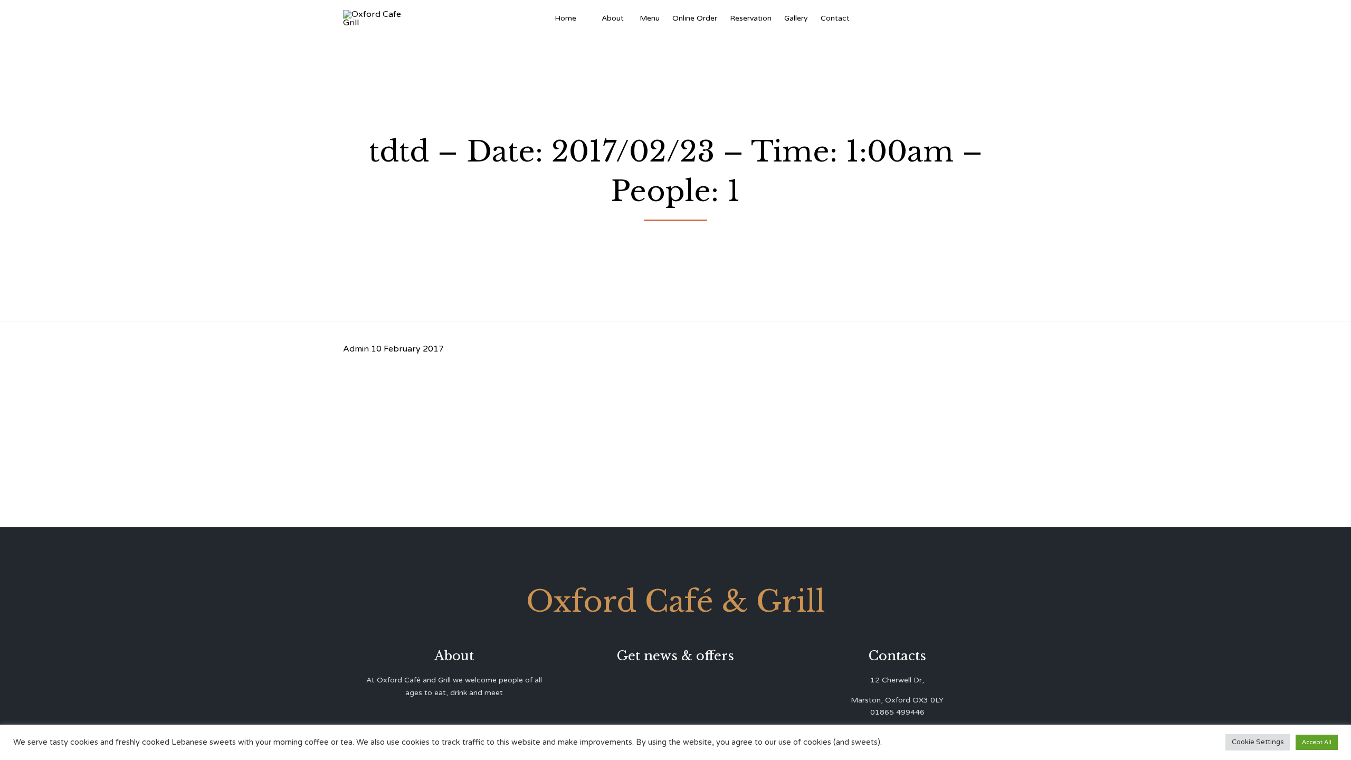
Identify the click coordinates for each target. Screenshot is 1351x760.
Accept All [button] (1316, 742)
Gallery (796, 18)
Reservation (751, 18)
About (613, 18)
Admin (356, 349)
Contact (835, 18)
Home (565, 18)
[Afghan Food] (589, 18)
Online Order (694, 18)
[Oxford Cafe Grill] (376, 18)
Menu (650, 18)
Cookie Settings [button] (1258, 742)
